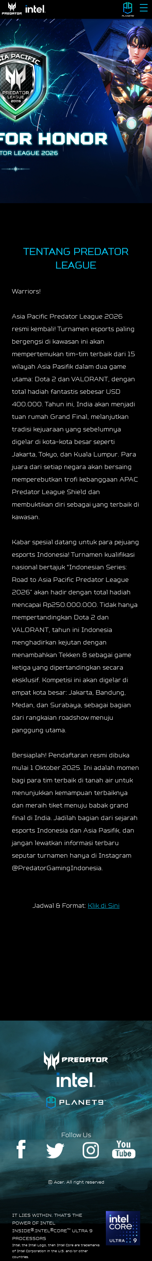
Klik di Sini (104, 905)
